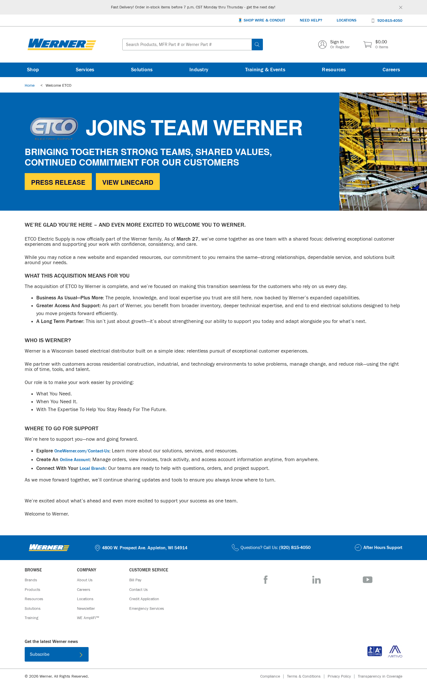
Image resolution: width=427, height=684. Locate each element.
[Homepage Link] (62, 44)
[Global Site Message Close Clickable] (400, 7)
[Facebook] (265, 579)
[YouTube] (367, 579)
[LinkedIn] (316, 579)
